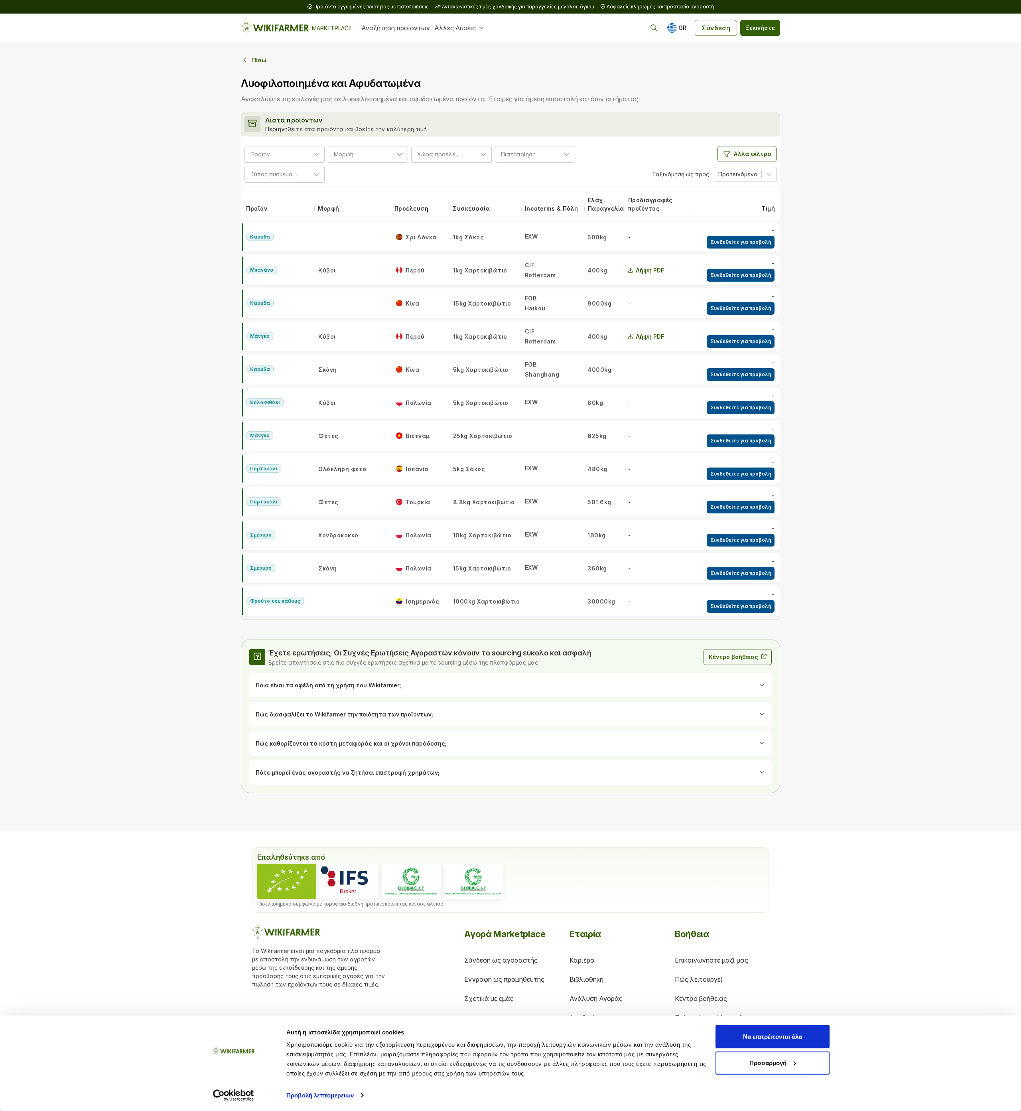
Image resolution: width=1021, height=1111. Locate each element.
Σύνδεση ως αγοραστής (501, 960)
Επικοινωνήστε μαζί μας (711, 960)
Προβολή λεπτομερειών (320, 1095)
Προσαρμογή (767, 1062)
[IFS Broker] (348, 881)
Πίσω (259, 60)
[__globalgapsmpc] (411, 881)
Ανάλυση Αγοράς (596, 998)
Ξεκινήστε (760, 27)
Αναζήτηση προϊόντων (395, 28)
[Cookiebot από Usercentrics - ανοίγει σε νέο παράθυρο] (233, 1095)
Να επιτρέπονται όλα (772, 1036)
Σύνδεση (716, 28)
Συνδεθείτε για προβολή (740, 242)
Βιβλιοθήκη (586, 979)
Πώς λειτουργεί (698, 979)
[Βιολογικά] (286, 881)
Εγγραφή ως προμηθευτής (504, 979)
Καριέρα (582, 960)
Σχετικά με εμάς (489, 998)
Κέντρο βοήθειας (733, 656)
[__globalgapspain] (473, 881)
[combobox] (273, 154)
